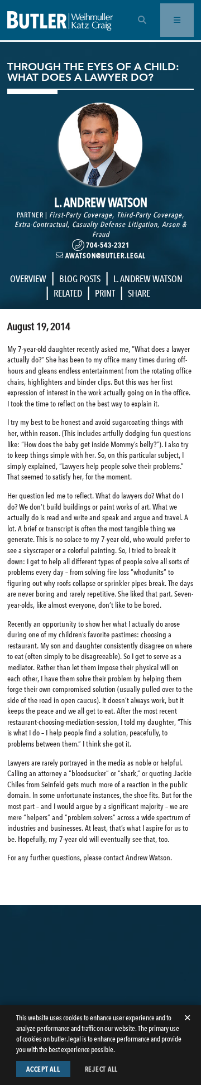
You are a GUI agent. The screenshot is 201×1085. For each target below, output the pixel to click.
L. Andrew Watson (148, 278)
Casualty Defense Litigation (114, 224)
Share (139, 293)
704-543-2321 (107, 245)
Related (68, 293)
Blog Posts (79, 278)
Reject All (101, 1069)
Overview (28, 278)
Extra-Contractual (41, 224)
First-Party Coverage (80, 215)
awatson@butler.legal (105, 255)
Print (105, 293)
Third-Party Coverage (149, 215)
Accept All (43, 1069)
